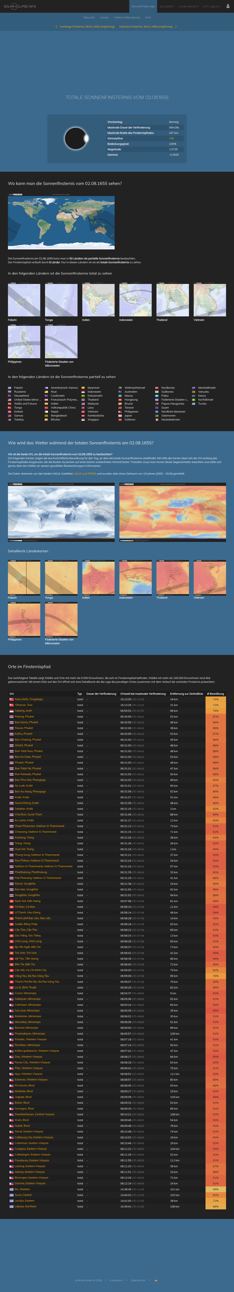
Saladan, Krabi (24, 808)
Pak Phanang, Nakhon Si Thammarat (38, 877)
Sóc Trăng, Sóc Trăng (28, 935)
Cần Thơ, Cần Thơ (26, 929)
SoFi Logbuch (211, 6)
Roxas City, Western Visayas (32, 1062)
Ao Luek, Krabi (24, 785)
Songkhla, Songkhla (27, 895)
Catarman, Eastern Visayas (31, 1143)
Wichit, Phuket (24, 745)
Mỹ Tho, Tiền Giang (26, 958)
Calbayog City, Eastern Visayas (34, 1137)
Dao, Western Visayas (28, 1056)
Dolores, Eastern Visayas (30, 1183)
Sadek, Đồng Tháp (26, 924)
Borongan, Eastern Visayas (31, 1177)
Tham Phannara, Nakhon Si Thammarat (39, 826)
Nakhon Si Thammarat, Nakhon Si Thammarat (43, 866)
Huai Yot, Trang (24, 849)
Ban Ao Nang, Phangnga (30, 791)
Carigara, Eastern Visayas (31, 1148)
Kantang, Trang (24, 837)
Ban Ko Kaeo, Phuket (28, 756)
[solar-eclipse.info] (20, 6)
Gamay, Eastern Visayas (30, 1171)
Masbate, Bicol (24, 1091)
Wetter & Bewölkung (127, 17)
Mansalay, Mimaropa (27, 1022)
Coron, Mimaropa (25, 993)
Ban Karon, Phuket (26, 722)
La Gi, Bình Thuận (25, 987)
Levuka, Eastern (24, 1200)
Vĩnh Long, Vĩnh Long (28, 941)
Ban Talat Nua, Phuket (29, 751)
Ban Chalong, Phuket (28, 739)
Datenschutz (138, 1280)
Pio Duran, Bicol (25, 1085)
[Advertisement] (117, 58)
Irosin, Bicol (22, 1120)
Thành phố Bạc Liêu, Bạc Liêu (33, 918)
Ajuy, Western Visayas (28, 1073)
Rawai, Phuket (24, 728)
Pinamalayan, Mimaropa (30, 1033)
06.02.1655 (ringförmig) (87, 26)
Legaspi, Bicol (23, 1096)
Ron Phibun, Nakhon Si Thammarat (37, 860)
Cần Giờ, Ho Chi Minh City (31, 970)
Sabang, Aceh (23, 710)
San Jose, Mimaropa (27, 1010)
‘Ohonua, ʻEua (23, 704)
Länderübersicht (188, 6)
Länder (104, 17)
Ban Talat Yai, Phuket (28, 768)
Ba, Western (22, 1189)
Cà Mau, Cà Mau (25, 906)
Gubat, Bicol (22, 1125)
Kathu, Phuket (23, 733)
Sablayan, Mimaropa (27, 998)
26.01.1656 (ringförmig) (146, 26)
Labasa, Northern (25, 1206)
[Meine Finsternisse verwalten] (228, 6)
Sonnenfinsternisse (143, 6)
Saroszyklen (167, 6)
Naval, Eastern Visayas (29, 1131)
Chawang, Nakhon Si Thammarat (36, 831)
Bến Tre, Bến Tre (25, 964)
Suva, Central (23, 1195)
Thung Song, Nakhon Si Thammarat (37, 854)
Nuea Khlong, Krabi (27, 803)
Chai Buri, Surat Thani (28, 814)
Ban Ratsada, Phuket (28, 774)
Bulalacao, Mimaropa (28, 1016)
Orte (148, 17)
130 (171, 138)
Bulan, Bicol (22, 1102)
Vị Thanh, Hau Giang (27, 912)
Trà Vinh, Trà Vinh (26, 952)
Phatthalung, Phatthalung (31, 872)
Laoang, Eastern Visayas (30, 1166)
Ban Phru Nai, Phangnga (30, 779)
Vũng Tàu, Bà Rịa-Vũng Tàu (32, 976)
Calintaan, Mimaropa (28, 1004)
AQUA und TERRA (85, 473)
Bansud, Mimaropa (26, 1027)
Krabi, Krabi (22, 797)
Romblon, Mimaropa (27, 1045)
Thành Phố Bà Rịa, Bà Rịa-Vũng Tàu (37, 981)
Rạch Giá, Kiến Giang (27, 901)
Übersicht (89, 17)
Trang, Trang (22, 843)
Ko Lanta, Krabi (24, 820)
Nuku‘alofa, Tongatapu (29, 699)
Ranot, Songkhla (25, 883)
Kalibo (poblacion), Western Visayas (37, 1050)
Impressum (116, 1280)
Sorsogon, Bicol (24, 1108)
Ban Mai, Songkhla (26, 889)
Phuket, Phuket (24, 762)
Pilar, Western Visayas (29, 1068)
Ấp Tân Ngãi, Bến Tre (28, 947)
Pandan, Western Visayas (31, 1039)
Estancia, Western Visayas (31, 1079)
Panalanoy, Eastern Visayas (32, 1160)
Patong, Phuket (24, 716)
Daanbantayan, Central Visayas (34, 1114)
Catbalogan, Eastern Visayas (32, 1154)
